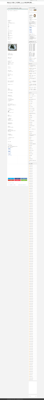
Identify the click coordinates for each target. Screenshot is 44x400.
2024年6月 (31, 208)
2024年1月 (31, 216)
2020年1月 (31, 296)
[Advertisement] (17, 16)
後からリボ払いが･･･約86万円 (33, 87)
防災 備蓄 (31, 155)
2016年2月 (31, 374)
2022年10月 (31, 241)
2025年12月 (31, 178)
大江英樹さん (31, 122)
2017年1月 (31, 356)
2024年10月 (31, 201)
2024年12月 (31, 198)
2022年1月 (31, 256)
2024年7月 (31, 206)
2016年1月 (31, 376)
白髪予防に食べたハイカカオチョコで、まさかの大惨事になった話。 (32, 79)
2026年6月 (31, 168)
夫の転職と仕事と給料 (32, 125)
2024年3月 (31, 213)
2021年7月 (31, 266)
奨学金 (30, 127)
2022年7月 (31, 246)
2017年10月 (31, 341)
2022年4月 (31, 251)
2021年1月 (31, 276)
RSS (36, 0)
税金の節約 (31, 145)
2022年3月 (31, 253)
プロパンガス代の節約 (32, 108)
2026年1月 (31, 176)
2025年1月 (31, 196)
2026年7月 (31, 166)
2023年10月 (31, 221)
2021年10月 (31, 261)
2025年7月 (31, 186)
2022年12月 (31, 238)
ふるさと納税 (31, 106)
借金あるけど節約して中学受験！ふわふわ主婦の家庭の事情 (19, 2)
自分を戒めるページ (31, 60)
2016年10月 (31, 361)
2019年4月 (31, 311)
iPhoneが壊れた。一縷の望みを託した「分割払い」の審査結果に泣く (32, 90)
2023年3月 (31, 233)
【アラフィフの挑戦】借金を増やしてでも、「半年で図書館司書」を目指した (32, 82)
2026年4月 (31, 171)
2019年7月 (31, 306)
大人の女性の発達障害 (32, 120)
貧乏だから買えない (32, 150)
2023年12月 (31, 218)
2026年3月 (31, 173)
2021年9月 (31, 263)
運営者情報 (31, 0)
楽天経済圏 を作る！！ (32, 140)
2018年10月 (31, 321)
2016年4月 (31, 371)
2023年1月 (31, 236)
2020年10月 (31, 281)
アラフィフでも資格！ (32, 94)
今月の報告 (31, 117)
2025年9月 (31, 183)
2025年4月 (31, 191)
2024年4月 (31, 211)
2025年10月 (31, 181)
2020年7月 (31, 286)
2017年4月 (31, 351)
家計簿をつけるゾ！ (32, 131)
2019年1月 (31, 316)
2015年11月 (31, 379)
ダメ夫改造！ (31, 103)
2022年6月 (31, 248)
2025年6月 (31, 188)
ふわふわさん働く (31, 111)
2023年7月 (31, 226)
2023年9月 (31, 223)
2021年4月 (31, 271)
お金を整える (31, 97)
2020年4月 (31, 291)
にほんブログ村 (9, 152)
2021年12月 (31, 258)
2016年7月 (31, 366)
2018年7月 (31, 326)
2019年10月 (31, 301)
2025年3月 (31, 193)
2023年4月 (31, 231)
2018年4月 (31, 331)
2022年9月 (31, 243)
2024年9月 (31, 203)
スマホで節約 (31, 101)
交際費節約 (31, 115)
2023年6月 (31, 228)
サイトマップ (34, 0)
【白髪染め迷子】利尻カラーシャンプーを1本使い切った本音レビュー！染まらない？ (32, 66)
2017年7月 (31, 346)
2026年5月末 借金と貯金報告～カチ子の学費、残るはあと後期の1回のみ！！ (32, 85)
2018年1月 (31, 336)
